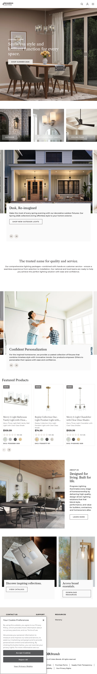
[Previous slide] (11, 236)
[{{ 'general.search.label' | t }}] (82, 4)
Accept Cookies (23, 653)
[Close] (43, 620)
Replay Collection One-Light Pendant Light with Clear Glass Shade (47, 420)
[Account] (87, 4)
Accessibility (47, 668)
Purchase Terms (61, 665)
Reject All (23, 660)
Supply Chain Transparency (82, 665)
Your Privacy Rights (63, 668)
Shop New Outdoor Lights (26, 222)
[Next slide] (16, 236)
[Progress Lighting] (7, 4)
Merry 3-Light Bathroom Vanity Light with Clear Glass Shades (15, 420)
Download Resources (71, 593)
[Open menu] (93, 4)
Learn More (79, 517)
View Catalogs (16, 589)
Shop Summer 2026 (20, 62)
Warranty (58, 620)
